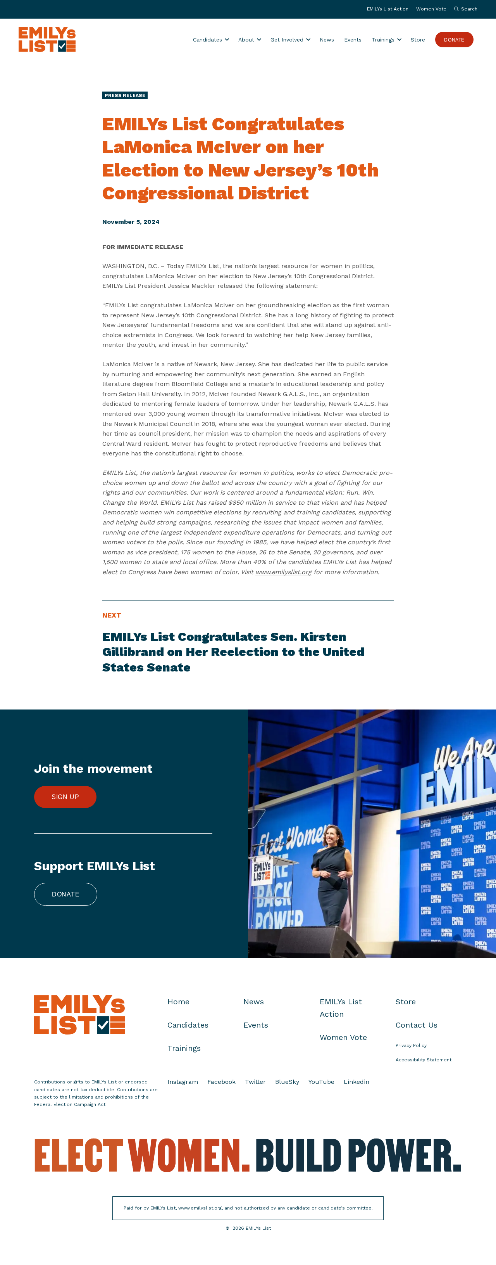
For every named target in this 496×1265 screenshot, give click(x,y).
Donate (454, 40)
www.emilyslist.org (283, 572)
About (246, 39)
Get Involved (286, 39)
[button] (463, 9)
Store (418, 39)
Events (353, 39)
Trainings (383, 39)
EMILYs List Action (387, 9)
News (327, 39)
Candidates (207, 39)
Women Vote (431, 9)
